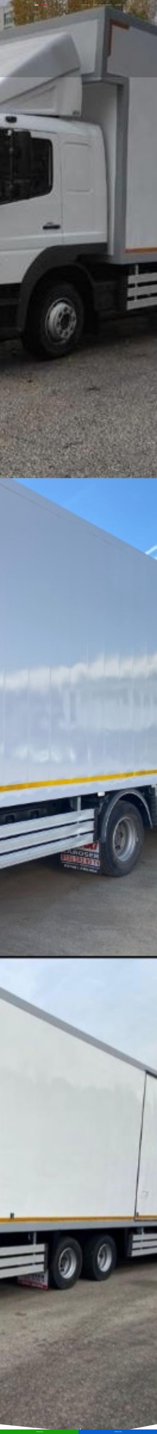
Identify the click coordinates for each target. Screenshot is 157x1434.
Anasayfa (74, 5)
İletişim (118, 5)
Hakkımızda (86, 5)
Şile (40, 5)
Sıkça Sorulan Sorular (102, 5)
